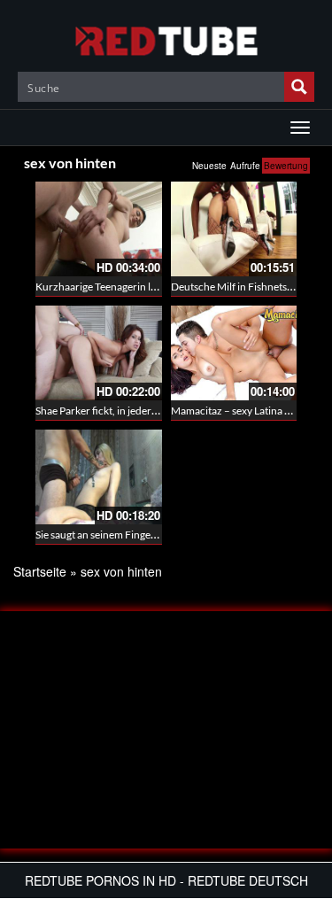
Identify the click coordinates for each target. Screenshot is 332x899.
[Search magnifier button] (299, 87)
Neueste (209, 165)
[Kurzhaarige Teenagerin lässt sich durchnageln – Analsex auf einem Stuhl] (98, 229)
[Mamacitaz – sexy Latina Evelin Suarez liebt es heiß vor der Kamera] (234, 353)
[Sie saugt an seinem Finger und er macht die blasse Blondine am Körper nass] (98, 477)
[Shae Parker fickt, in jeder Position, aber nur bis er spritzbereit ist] (98, 353)
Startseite (39, 571)
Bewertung (286, 165)
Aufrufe (245, 165)
